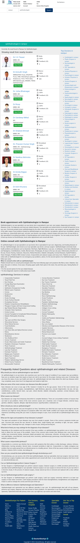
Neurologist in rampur (71, 99)
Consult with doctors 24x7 (16, 4)
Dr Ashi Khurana (20, 187)
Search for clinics (22, 514)
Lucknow (42, 516)
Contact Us (8, 512)
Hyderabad (43, 514)
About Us (8, 506)
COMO (30, 516)
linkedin (65, 522)
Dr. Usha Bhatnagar (21, 91)
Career (7, 508)
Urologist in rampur (70, 107)
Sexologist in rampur (71, 141)
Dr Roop (16, 104)
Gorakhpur (43, 524)
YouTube (66, 526)
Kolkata (42, 510)
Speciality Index (21, 520)
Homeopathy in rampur (72, 147)
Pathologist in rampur (71, 113)
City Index (20, 522)
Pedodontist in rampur (71, 205)
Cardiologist (55, 506)
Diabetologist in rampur (72, 185)
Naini (18, 506)
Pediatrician (55, 518)
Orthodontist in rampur (72, 203)
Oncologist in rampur (71, 105)
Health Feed (32, 530)
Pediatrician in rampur (71, 131)
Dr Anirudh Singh (20, 72)
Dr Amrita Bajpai (20, 172)
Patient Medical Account (27, 4)
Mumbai (42, 506)
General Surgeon (57, 512)
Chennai (42, 508)
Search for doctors (22, 512)
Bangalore (43, 512)
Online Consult (21, 504)
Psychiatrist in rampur (71, 115)
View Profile (18, 65)
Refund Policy (9, 518)
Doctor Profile (32, 508)
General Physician (57, 510)
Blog (6, 510)
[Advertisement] (40, 27)
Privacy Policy (9, 516)
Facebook (66, 518)
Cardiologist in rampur (71, 57)
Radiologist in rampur (71, 117)
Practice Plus (32, 514)
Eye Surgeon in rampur (72, 217)
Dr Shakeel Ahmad (21, 131)
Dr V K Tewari (18, 57)
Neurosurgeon (56, 508)
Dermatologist (56, 516)
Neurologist (55, 524)
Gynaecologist (56, 514)
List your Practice (33, 510)
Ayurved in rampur (70, 149)
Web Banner (32, 522)
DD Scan (31, 520)
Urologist (54, 520)
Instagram (66, 524)
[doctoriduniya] (10, 4)
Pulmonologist (56, 522)
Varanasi (42, 520)
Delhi (41, 504)
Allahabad (43, 522)
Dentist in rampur (70, 151)
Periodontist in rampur (71, 207)
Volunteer (8, 514)
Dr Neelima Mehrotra (21, 157)
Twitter (65, 520)
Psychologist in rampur (72, 75)
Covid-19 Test (21, 508)
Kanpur (42, 518)
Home (7, 504)
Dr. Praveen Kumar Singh (23, 144)
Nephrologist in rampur (72, 97)
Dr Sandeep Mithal (21, 118)
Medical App (20, 510)
